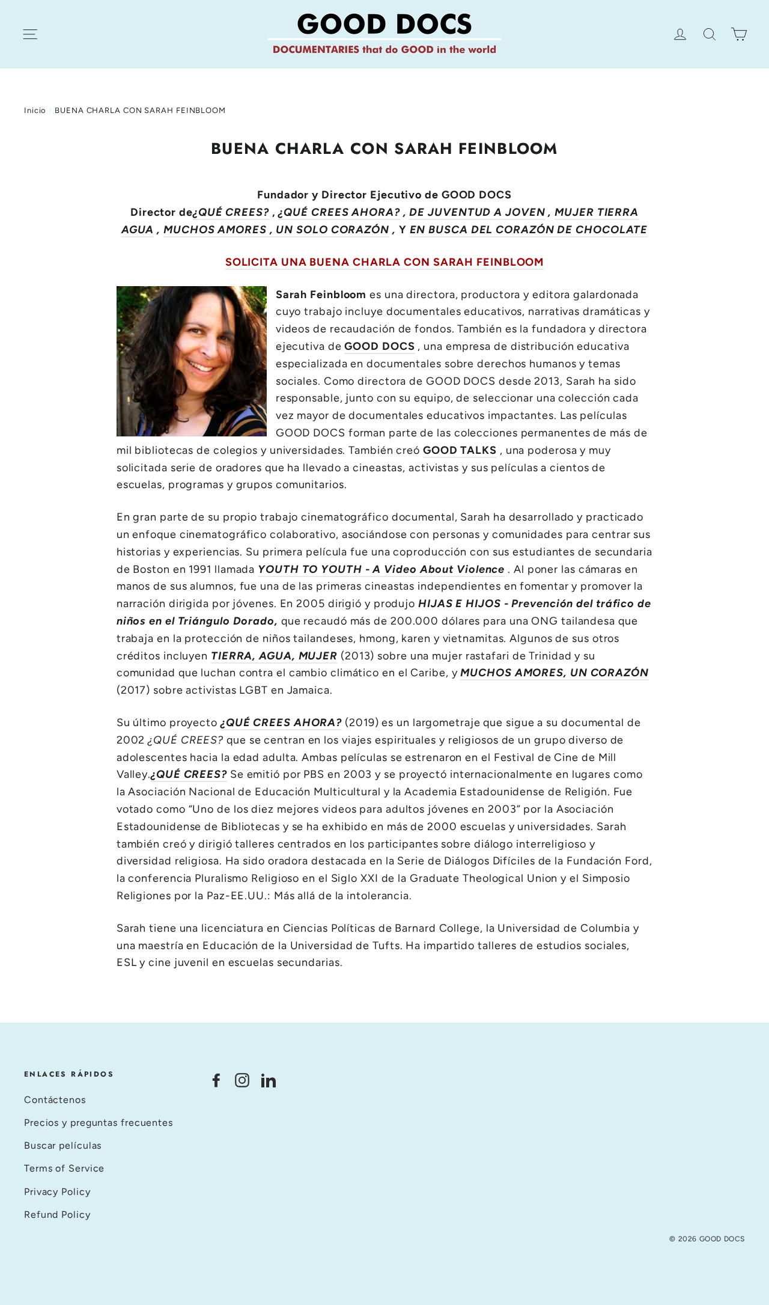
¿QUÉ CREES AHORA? (339, 212)
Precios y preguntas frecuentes (98, 1122)
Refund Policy (57, 1214)
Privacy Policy (57, 1191)
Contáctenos (55, 1099)
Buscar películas (63, 1145)
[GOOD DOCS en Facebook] (216, 1079)
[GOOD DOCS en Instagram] (242, 1079)
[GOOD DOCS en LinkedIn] (268, 1079)
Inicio (35, 110)
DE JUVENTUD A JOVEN (477, 212)
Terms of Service (64, 1168)
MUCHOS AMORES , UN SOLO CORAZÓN (276, 229)
